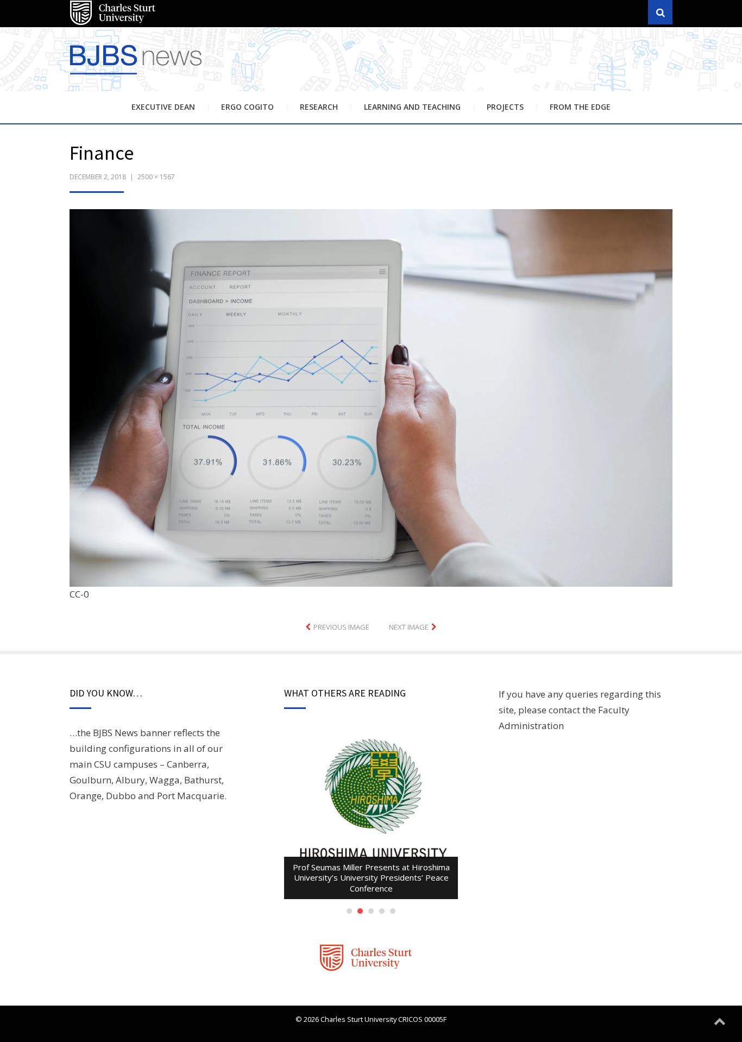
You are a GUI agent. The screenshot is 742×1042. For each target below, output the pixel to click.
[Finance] (371, 397)
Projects (505, 107)
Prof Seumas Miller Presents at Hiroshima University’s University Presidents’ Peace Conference (371, 878)
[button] (371, 398)
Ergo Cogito (247, 107)
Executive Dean (163, 107)
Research (319, 107)
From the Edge (580, 107)
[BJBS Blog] (137, 76)
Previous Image (341, 627)
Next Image (409, 627)
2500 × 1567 (156, 176)
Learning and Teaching (412, 107)
